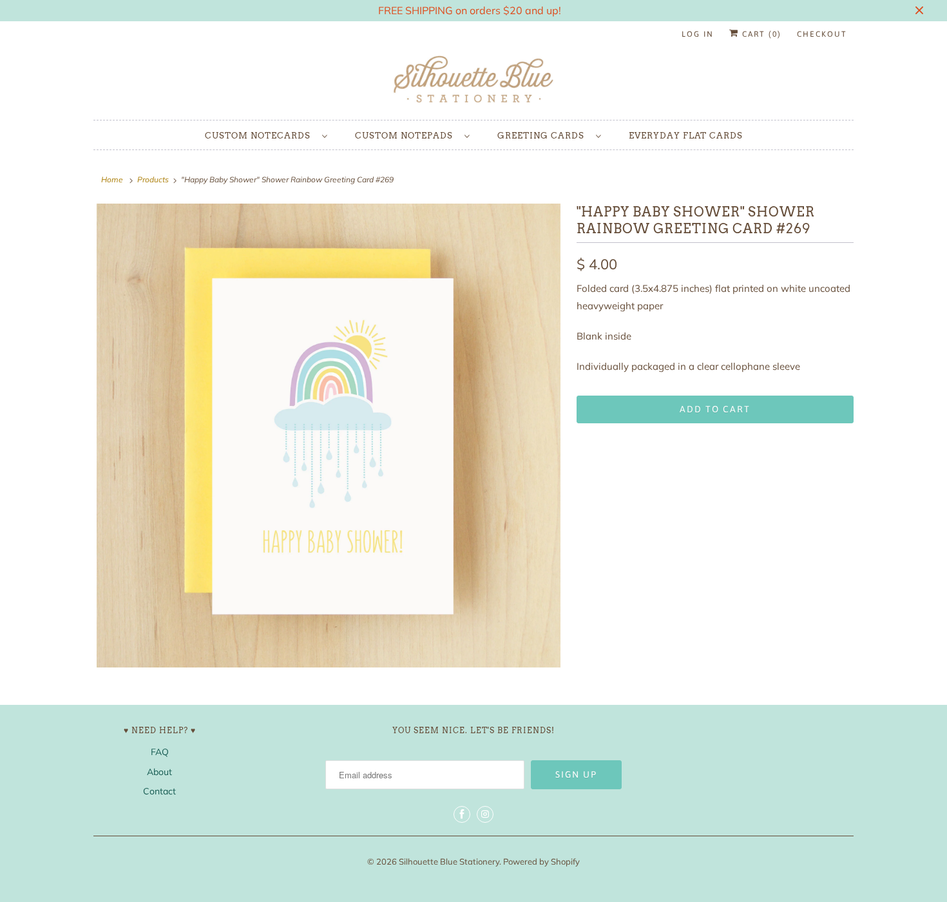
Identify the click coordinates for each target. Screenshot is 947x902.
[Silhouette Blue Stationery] (473, 80)
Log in (698, 34)
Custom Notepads (406, 135)
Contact (159, 791)
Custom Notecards (260, 135)
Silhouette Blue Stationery (449, 861)
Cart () (760, 34)
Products (153, 179)
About (159, 772)
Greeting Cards (543, 135)
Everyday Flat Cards (686, 135)
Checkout (822, 34)
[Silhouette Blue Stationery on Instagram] (485, 814)
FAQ (160, 752)
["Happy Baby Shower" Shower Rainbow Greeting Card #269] (328, 435)
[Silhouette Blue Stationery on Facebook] (462, 814)
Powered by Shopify (541, 861)
